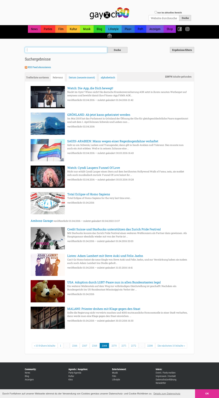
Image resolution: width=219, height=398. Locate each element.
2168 (94, 345)
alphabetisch (108, 77)
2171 (123, 345)
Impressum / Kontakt (166, 376)
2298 (150, 345)
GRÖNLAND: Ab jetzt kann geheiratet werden (98, 115)
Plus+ (128, 29)
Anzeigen (154, 29)
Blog (99, 29)
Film (61, 29)
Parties (48, 29)
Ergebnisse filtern (182, 49)
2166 (74, 345)
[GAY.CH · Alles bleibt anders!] (109, 13)
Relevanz (58, 77)
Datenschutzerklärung (166, 379)
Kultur (73, 29)
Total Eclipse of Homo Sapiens (88, 194)
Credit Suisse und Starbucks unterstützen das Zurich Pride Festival (114, 229)
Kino (70, 379)
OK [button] (207, 393)
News (34, 29)
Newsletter (109, 35)
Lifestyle (113, 29)
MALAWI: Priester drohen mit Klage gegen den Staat (103, 309)
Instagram (187, 29)
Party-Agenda (74, 372)
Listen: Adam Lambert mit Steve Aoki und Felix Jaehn (105, 256)
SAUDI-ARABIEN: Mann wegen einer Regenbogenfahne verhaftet (112, 141)
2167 (84, 345)
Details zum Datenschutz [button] (166, 393)
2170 (114, 345)
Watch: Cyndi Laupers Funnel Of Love (93, 168)
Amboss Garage (42, 221)
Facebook (180, 29)
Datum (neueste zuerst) (82, 77)
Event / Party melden (166, 372)
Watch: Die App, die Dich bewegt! (90, 88)
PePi (140, 29)
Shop (170, 29)
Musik (87, 29)
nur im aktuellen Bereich (169, 12)
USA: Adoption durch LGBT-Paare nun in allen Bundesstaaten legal (114, 282)
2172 (133, 345)
